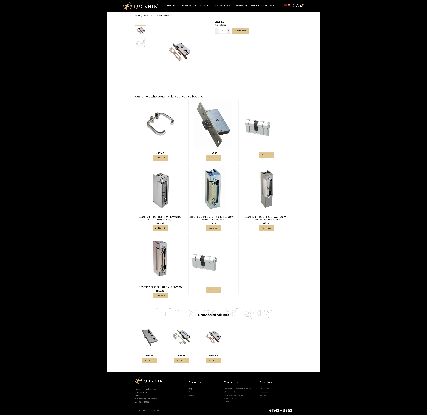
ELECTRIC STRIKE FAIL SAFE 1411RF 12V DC (160, 287)
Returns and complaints (233, 395)
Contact (191, 395)
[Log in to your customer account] (297, 5)
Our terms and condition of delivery (238, 389)
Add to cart (240, 31)
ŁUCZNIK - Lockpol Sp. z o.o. (144, 410)
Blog (190, 389)
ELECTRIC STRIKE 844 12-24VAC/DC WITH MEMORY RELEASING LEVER (267, 218)
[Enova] (280, 410)
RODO (226, 401)
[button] (293, 6)
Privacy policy (229, 398)
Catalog (263, 395)
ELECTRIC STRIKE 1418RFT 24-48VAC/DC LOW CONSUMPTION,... (160, 218)
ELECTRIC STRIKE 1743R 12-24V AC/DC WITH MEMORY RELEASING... (213, 218)
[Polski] (285, 5)
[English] (289, 5)
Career (191, 392)
